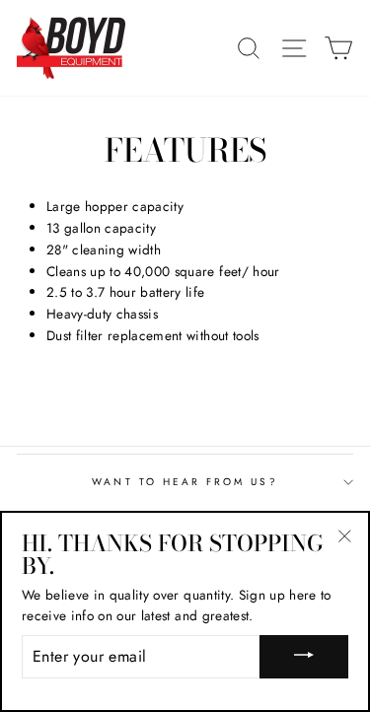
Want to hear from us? (184, 481)
